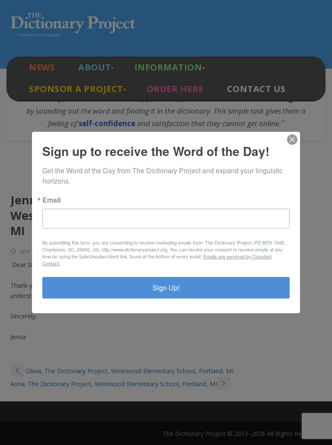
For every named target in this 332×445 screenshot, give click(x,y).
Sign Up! (166, 287)
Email (51, 200)
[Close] (292, 139)
